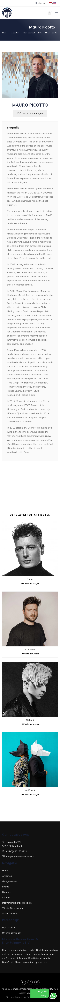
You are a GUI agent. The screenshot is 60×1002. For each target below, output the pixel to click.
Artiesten (15, 33)
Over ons (6, 892)
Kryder (30, 579)
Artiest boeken (9, 913)
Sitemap (10, 997)
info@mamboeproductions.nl (20, 856)
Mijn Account (8, 927)
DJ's (40, 33)
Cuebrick (30, 649)
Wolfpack (30, 790)
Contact (6, 897)
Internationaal (29, 33)
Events (5, 886)
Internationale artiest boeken (17, 902)
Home (5, 33)
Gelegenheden (9, 881)
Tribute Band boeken (12, 908)
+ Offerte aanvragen (30, 583)
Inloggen (41, 3)
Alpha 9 (30, 720)
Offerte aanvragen (11, 932)
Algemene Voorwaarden (29, 997)
